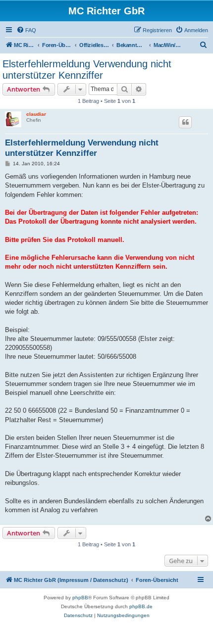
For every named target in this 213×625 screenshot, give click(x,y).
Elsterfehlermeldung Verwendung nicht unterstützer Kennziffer (86, 69)
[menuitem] (26, 30)
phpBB (80, 597)
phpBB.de (141, 606)
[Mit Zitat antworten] (185, 122)
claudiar (36, 114)
